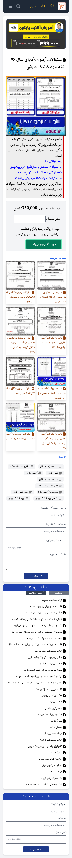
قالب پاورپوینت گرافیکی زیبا (49, 664)
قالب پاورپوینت (54, 702)
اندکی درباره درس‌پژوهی (51, 695)
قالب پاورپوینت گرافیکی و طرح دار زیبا (44, 657)
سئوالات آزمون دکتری (48, 479)
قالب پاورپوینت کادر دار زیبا (48, 651)
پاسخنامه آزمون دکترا (48, 492)
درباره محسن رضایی (52, 733)
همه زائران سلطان (53, 708)
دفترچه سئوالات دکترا (19, 466)
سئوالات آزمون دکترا (49, 466)
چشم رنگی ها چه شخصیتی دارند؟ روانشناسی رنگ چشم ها (35, 683)
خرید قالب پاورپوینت (43, 244)
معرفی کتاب (56, 721)
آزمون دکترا (53, 473)
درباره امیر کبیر (55, 772)
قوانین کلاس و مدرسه (52, 600)
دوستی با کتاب (55, 727)
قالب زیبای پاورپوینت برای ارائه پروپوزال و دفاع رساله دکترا (35, 644)
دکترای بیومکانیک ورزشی (46, 498)
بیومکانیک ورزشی (16, 498)
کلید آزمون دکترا (20, 492)
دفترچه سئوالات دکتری (47, 486)
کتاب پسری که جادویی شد (50, 714)
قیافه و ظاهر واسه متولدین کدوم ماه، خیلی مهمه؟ (38, 676)
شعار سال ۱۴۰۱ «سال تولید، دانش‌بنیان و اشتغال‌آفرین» (37, 619)
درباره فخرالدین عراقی (52, 765)
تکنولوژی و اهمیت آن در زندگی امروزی (45, 746)
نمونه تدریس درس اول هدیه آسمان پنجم (43, 670)
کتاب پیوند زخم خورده (51, 778)
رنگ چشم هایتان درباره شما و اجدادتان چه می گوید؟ (37, 625)
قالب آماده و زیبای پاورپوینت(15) (46, 606)
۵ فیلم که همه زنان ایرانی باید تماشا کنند (43, 613)
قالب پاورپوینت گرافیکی (51, 740)
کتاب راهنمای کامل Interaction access (44, 784)
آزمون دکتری (32, 473)
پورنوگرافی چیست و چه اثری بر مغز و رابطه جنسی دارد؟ (37, 632)
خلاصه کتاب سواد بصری (50, 759)
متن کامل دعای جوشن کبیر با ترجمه (44, 638)
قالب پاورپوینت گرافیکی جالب (48, 689)
